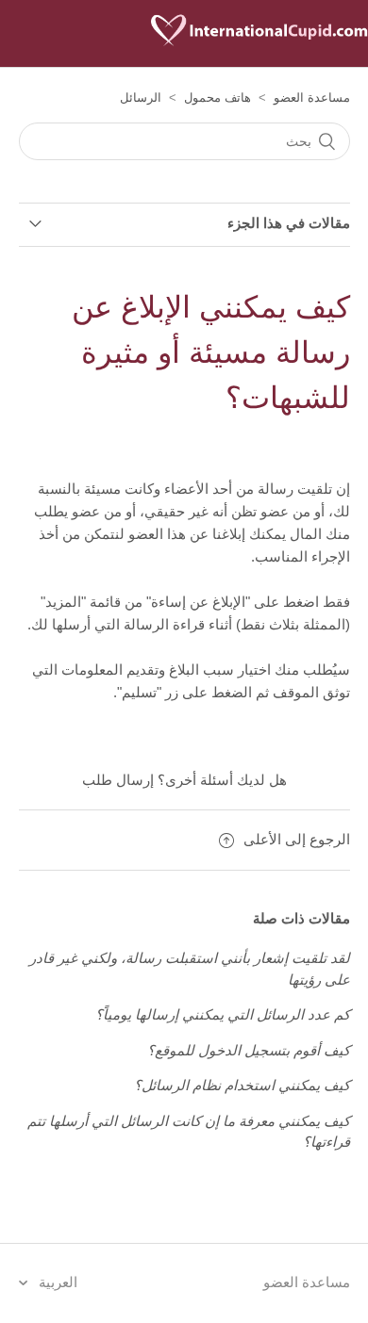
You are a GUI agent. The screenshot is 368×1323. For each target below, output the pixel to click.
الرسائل (140, 97)
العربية (56, 1282)
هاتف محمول (217, 97)
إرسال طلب (118, 780)
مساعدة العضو (312, 97)
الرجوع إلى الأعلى (296, 839)
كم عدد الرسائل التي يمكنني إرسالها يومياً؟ (222, 1014)
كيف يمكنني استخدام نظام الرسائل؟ (242, 1085)
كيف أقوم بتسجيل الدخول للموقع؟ (248, 1050)
